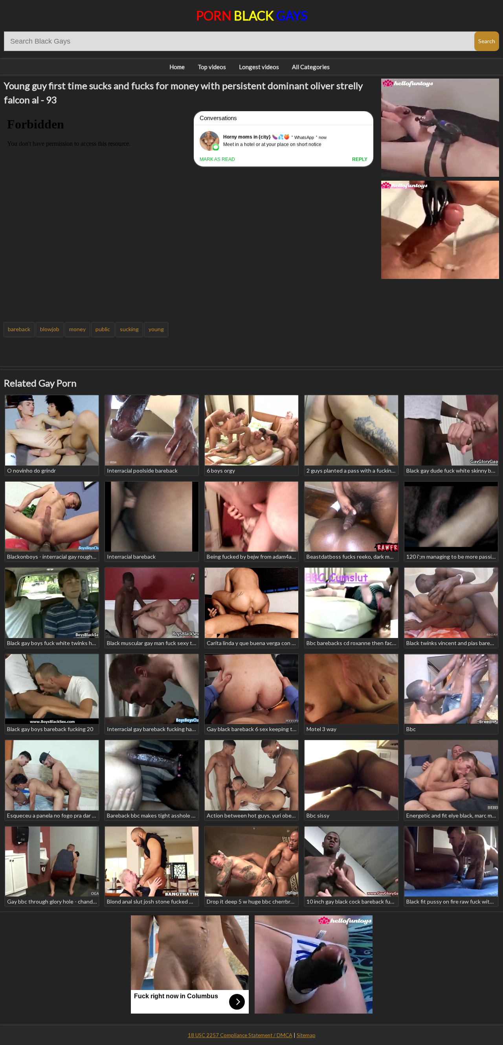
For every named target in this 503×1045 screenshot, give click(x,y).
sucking (129, 329)
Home (177, 66)
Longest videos (259, 66)
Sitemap (306, 1035)
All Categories (311, 66)
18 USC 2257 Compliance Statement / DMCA (240, 1035)
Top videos (212, 66)
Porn (251, 15)
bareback (19, 329)
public (102, 329)
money (77, 329)
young (156, 329)
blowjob (49, 329)
